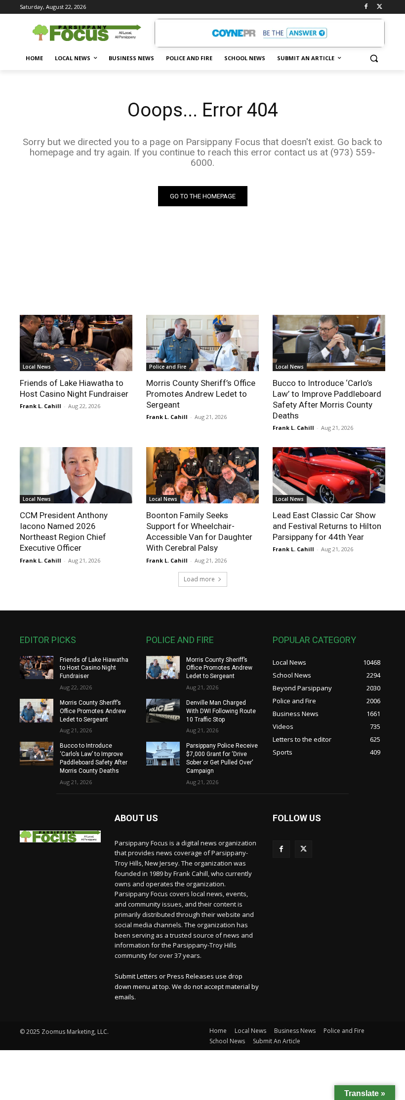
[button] (373, 58)
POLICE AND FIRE (180, 640)
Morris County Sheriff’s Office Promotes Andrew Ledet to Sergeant (200, 394)
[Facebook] (365, 7)
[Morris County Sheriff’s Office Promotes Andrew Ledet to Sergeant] (202, 343)
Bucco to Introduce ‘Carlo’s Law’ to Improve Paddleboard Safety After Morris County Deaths (327, 399)
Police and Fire (167, 366)
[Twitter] (379, 7)
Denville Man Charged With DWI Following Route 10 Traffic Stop (221, 711)
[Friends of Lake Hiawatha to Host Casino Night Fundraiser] (76, 343)
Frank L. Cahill (40, 406)
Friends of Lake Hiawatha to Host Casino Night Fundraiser (74, 388)
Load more (199, 579)
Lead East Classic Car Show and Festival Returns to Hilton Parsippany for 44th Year (327, 526)
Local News (37, 366)
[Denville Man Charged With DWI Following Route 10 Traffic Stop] (163, 710)
